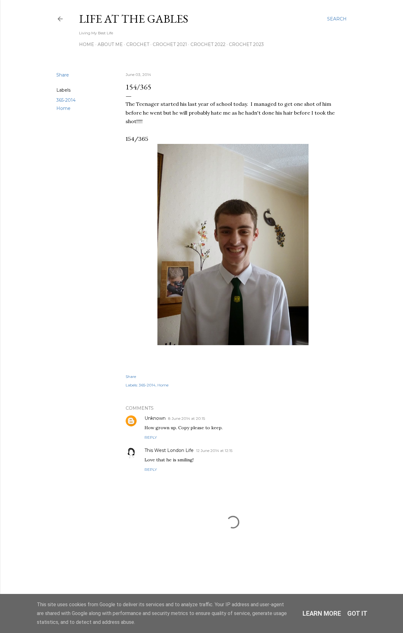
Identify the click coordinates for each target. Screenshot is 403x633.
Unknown (155, 418)
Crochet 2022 (207, 44)
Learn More (322, 613)
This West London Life (169, 450)
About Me (110, 44)
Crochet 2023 (246, 44)
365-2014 (66, 100)
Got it (357, 613)
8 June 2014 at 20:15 (186, 418)
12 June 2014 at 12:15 (214, 450)
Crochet (137, 44)
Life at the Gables (133, 18)
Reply (151, 437)
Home (86, 44)
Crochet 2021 (170, 44)
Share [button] (62, 75)
